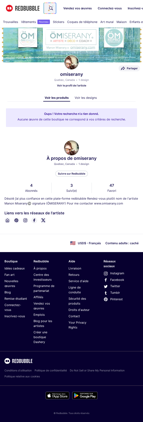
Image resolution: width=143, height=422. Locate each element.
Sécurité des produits (77, 301)
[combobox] (50, 8)
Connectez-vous (12, 307)
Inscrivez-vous (14, 316)
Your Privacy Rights (77, 325)
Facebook (117, 280)
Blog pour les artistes (43, 323)
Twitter (115, 286)
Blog (7, 292)
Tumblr (115, 292)
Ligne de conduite (75, 290)
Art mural (107, 22)
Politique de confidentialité (51, 370)
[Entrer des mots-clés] (50, 8)
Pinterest (116, 299)
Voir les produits (57, 98)
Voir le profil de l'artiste (71, 85)
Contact (74, 316)
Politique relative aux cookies (22, 376)
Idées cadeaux (14, 268)
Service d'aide (78, 281)
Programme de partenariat (44, 288)
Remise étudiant (15, 298)
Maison (122, 22)
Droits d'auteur (79, 310)
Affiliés (38, 297)
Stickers (58, 22)
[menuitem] (10, 21)
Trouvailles (10, 22)
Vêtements (34, 22)
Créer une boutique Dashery (40, 337)
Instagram (117, 273)
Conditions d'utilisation (18, 370)
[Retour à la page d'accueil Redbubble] (22, 8)
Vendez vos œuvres (42, 306)
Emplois (39, 314)
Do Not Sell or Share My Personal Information (97, 370)
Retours (74, 275)
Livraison (75, 268)
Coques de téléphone (82, 22)
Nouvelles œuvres (11, 283)
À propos (40, 268)
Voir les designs (86, 98)
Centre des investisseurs (43, 277)
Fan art (9, 275)
